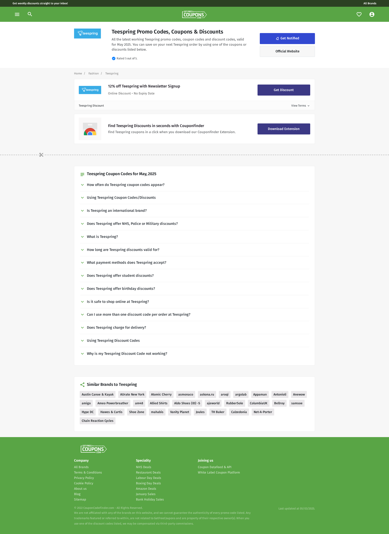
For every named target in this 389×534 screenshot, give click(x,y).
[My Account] (372, 14)
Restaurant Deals (148, 472)
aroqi (224, 394)
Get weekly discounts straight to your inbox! (40, 3)
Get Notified (287, 38)
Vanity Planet (179, 412)
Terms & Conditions (88, 472)
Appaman (260, 394)
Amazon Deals (146, 489)
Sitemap (80, 499)
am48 (139, 403)
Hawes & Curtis (111, 412)
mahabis (157, 412)
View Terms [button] (300, 105)
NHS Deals (143, 467)
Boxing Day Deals (148, 483)
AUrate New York (132, 394)
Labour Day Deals (148, 478)
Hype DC (88, 412)
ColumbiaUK (258, 403)
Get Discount (284, 90)
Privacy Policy (84, 478)
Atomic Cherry (161, 394)
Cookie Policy (83, 483)
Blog (77, 494)
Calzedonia (239, 412)
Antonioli (280, 394)
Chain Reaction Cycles (97, 421)
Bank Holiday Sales (150, 499)
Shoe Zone (136, 412)
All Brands (370, 3)
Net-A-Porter (263, 412)
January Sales (146, 494)
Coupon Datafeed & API (214, 467)
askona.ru (207, 394)
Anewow (299, 394)
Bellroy (279, 403)
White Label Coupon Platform (219, 472)
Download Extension (284, 129)
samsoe (297, 403)
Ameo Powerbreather (112, 403)
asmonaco (185, 394)
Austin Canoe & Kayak (97, 394)
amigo (86, 403)
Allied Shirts (158, 403)
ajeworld (213, 403)
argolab (241, 394)
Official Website (287, 51)
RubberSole (234, 403)
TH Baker (217, 412)
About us (80, 489)
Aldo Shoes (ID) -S (187, 403)
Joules (200, 412)
